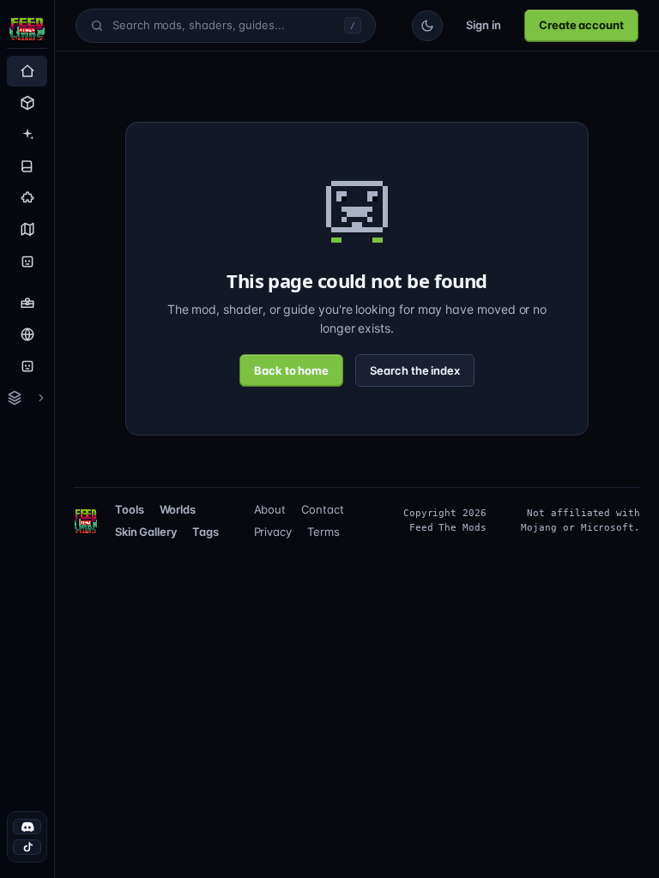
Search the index (417, 370)
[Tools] (27, 302)
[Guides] (27, 166)
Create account (579, 25)
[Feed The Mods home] (27, 31)
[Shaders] (27, 134)
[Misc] (27, 198)
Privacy (277, 531)
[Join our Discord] (27, 826)
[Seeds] (27, 229)
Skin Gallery (146, 531)
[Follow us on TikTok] (27, 847)
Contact (322, 509)
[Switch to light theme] (421, 25)
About (273, 509)
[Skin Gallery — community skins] (27, 366)
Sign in (478, 25)
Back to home (290, 370)
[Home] (27, 71)
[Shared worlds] (27, 334)
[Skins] (27, 261)
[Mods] (27, 102)
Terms (324, 531)
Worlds (180, 509)
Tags (208, 531)
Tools (130, 509)
